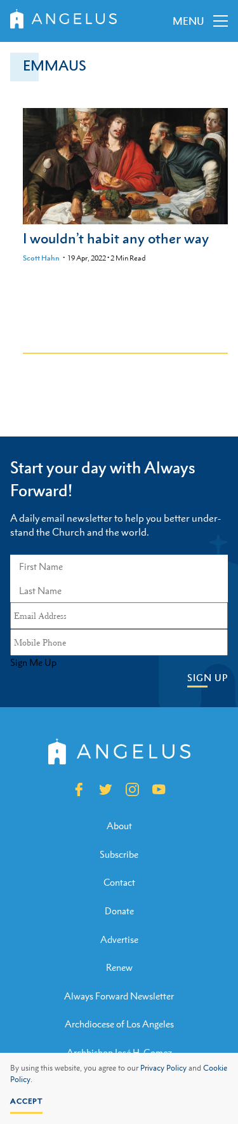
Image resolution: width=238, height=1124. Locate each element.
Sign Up (207, 677)
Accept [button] (26, 1101)
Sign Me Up (33, 663)
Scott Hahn (41, 258)
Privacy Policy (163, 1068)
